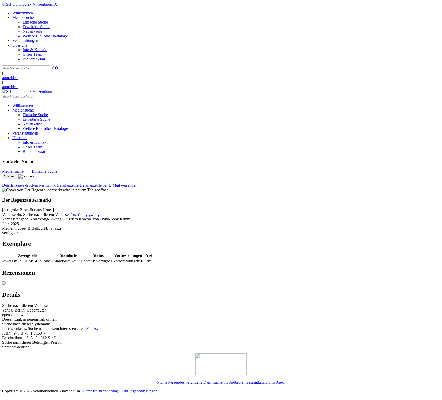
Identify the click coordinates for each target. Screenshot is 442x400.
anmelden (10, 77)
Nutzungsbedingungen (139, 391)
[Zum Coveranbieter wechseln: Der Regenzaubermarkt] (32, 190)
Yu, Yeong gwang (85, 214)
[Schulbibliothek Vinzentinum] (27, 4)
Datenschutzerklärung (100, 391)
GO (55, 68)
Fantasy (92, 328)
